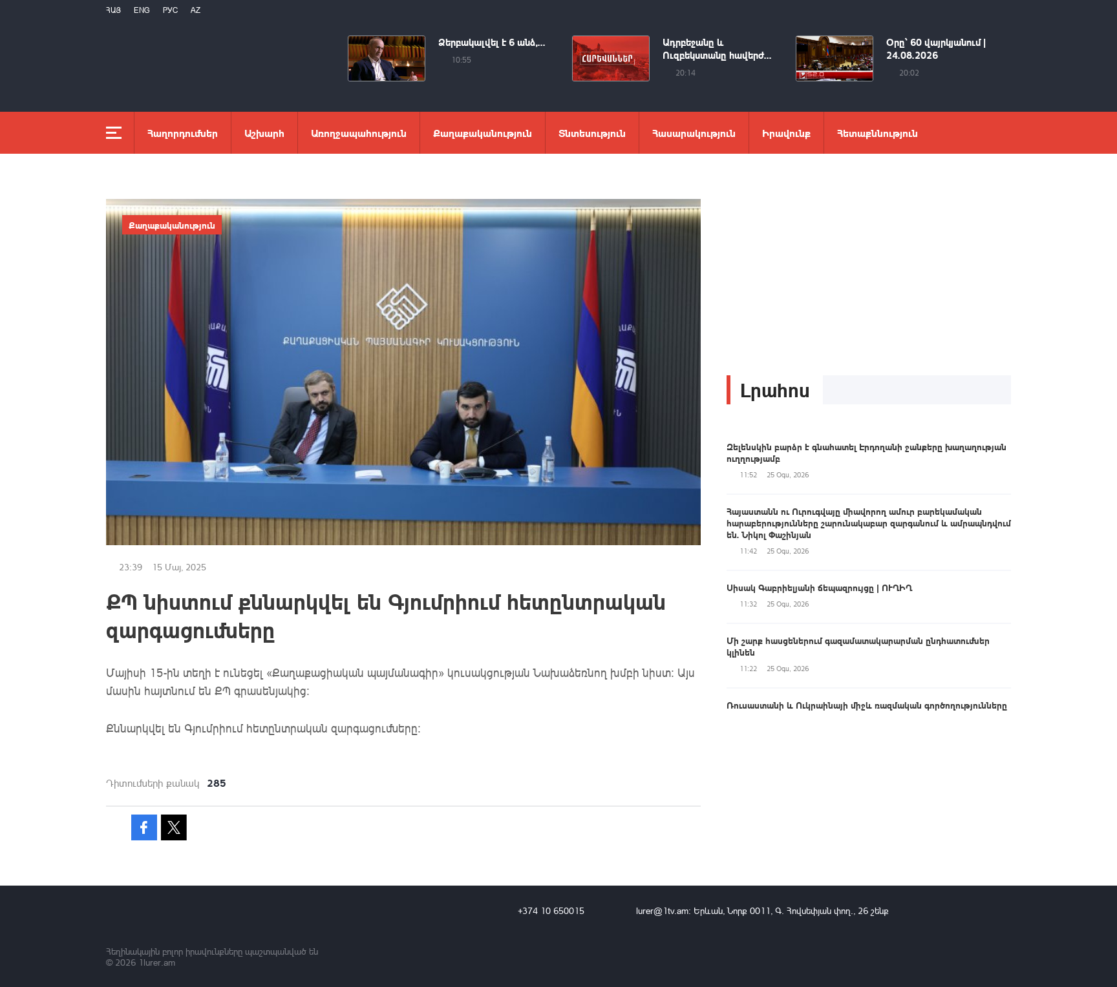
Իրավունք (786, 133)
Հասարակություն (694, 133)
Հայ (113, 10)
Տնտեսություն (592, 133)
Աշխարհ (264, 133)
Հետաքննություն (877, 133)
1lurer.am (156, 962)
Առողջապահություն (359, 133)
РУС (170, 10)
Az (195, 10)
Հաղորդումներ (182, 133)
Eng (142, 10)
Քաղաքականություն (482, 133)
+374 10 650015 (551, 910)
